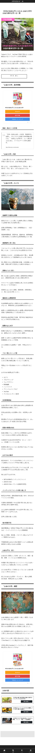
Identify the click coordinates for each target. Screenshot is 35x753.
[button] (31, 419)
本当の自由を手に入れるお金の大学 (14, 107)
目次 (12, 75)
